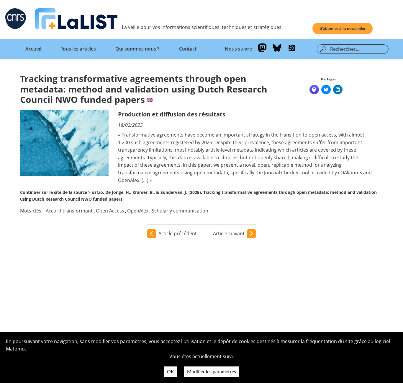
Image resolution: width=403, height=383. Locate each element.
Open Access (110, 210)
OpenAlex (137, 210)
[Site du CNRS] (15, 19)
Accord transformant (69, 210)
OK (170, 371)
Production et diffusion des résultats (171, 114)
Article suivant (229, 233)
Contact (187, 49)
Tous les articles (78, 49)
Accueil (33, 49)
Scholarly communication (180, 210)
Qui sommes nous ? (137, 49)
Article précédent (177, 233)
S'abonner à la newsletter (343, 28)
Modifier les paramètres (211, 371)
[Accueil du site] (76, 19)
